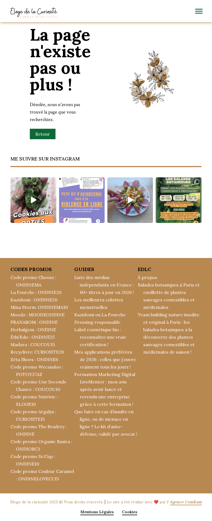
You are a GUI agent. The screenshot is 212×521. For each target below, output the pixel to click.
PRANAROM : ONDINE (34, 322)
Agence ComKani (186, 501)
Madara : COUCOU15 (32, 344)
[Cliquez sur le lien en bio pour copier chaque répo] (82, 200)
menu (199, 11)
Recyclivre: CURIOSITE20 (37, 352)
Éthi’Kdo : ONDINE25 (32, 337)
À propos (147, 277)
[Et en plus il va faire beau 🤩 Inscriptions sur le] (178, 200)
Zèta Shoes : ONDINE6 (34, 359)
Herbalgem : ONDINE (33, 329)
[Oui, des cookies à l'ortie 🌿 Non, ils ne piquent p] (33, 200)
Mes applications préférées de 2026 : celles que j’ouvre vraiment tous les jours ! (105, 359)
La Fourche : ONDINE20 (36, 292)
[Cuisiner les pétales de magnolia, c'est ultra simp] (130, 200)
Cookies (129, 511)
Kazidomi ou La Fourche (100, 314)
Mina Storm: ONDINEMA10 (39, 307)
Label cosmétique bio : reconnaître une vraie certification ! (100, 337)
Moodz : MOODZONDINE (37, 314)
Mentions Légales (97, 511)
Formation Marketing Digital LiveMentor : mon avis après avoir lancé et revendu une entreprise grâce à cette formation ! (104, 389)
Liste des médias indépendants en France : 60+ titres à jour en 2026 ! (104, 285)
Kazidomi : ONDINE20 (33, 299)
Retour (42, 134)
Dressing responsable (97, 322)
